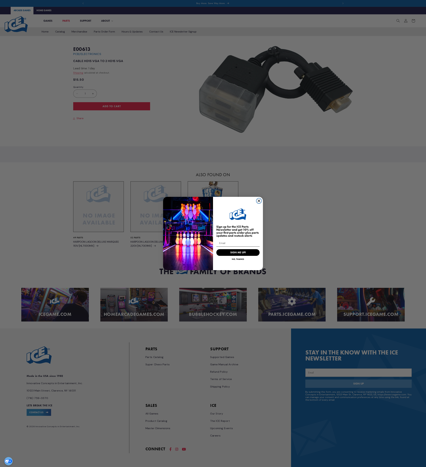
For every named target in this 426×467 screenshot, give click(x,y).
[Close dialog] (259, 201)
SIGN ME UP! (238, 252)
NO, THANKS (238, 259)
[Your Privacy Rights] (8, 461)
